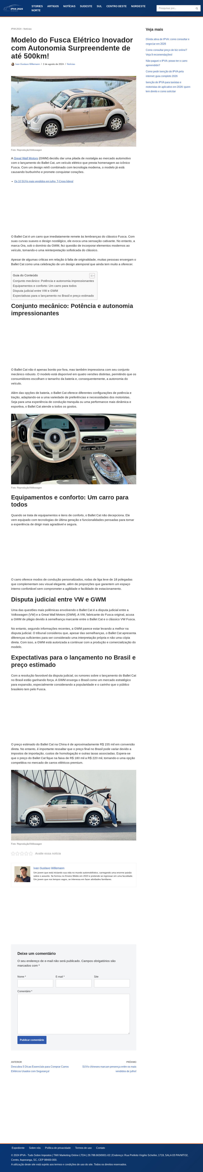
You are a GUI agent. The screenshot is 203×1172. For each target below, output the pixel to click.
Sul (99, 6)
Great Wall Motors (26, 158)
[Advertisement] (73, 211)
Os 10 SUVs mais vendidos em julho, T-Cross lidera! (43, 181)
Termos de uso (83, 1148)
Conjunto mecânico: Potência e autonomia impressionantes (53, 281)
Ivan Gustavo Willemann (27, 64)
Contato (100, 1148)
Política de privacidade (58, 1148)
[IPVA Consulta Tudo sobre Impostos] (14, 8)
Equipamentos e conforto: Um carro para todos (45, 285)
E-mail (60, 976)
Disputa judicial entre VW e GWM (35, 290)
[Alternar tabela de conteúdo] (90, 275)
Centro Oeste (116, 6)
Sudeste (86, 6)
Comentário (24, 991)
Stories (37, 6)
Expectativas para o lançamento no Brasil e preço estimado (53, 295)
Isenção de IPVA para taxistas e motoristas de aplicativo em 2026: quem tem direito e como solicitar (168, 87)
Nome (21, 976)
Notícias (69, 6)
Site (96, 976)
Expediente (18, 1148)
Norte (36, 10)
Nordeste (138, 6)
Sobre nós (35, 1148)
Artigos (53, 6)
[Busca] (197, 8)
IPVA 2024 (16, 29)
